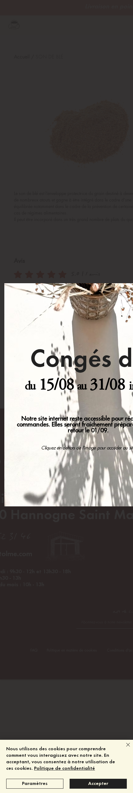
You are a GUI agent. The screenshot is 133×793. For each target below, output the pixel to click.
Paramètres (35, 783)
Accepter (98, 783)
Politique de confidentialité (64, 768)
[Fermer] (124, 748)
